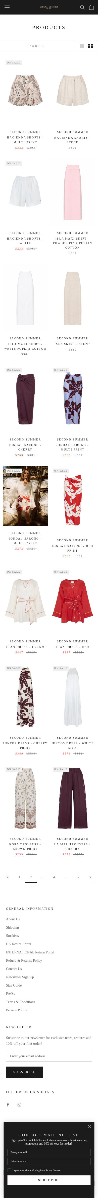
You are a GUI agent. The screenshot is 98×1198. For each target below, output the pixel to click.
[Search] (82, 7)
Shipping (12, 927)
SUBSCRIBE (49, 1180)
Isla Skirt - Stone (73, 343)
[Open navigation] (7, 7)
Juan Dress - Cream (25, 646)
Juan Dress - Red (72, 646)
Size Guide (14, 985)
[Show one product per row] (82, 46)
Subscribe (24, 1072)
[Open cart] (91, 7)
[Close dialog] (90, 1126)
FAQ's (10, 994)
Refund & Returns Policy (24, 960)
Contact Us (14, 969)
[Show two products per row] (90, 46)
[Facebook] (8, 1104)
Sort (35, 46)
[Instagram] (19, 1104)
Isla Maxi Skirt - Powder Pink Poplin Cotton (72, 243)
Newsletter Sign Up (20, 977)
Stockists (12, 936)
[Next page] (90, 877)
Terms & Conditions (20, 1002)
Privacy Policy (16, 1010)
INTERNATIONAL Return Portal (30, 952)
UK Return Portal (18, 944)
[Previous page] (8, 877)
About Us (13, 919)
